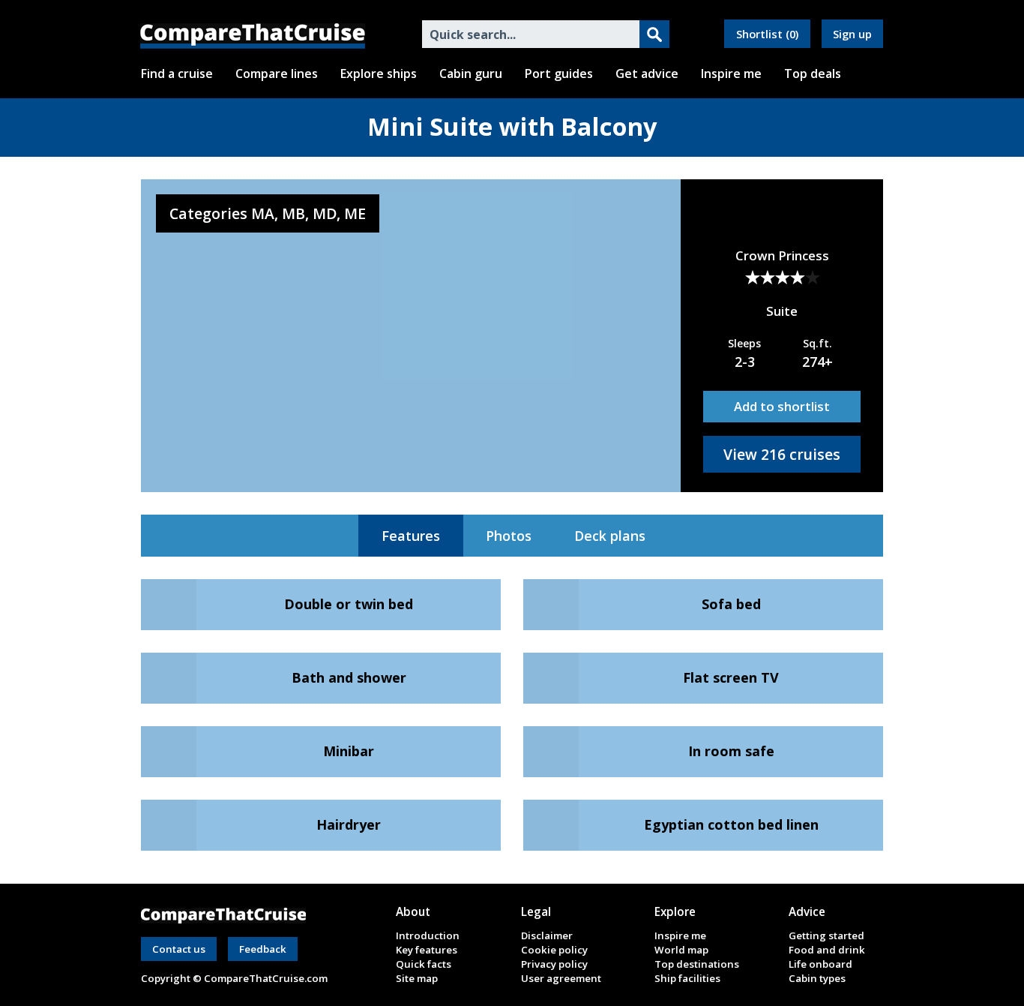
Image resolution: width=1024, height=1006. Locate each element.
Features (411, 536)
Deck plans (609, 536)
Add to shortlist (782, 406)
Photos (508, 536)
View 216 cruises (781, 454)
